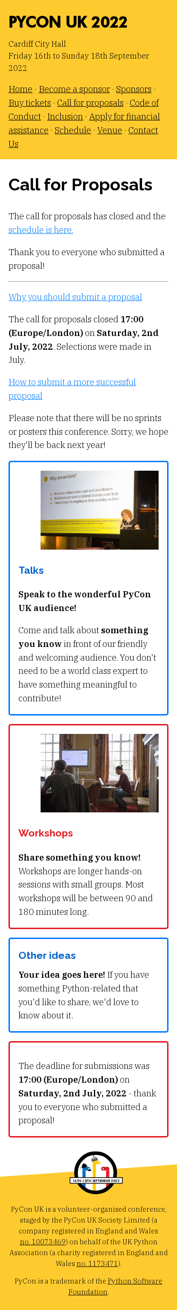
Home (20, 89)
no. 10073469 (43, 1241)
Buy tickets (29, 102)
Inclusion (65, 116)
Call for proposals (90, 102)
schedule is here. (40, 229)
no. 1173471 (97, 1263)
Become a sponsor (74, 89)
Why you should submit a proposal (75, 297)
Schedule (73, 130)
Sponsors (134, 89)
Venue (109, 130)
